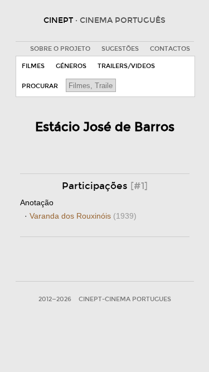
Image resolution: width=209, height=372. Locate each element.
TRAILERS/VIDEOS (126, 66)
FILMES (33, 66)
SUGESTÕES (120, 48)
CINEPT (104, 20)
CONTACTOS (170, 48)
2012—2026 (54, 299)
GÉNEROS (71, 66)
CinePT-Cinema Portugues (125, 299)
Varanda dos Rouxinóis (83, 215)
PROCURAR (40, 86)
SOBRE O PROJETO (60, 48)
